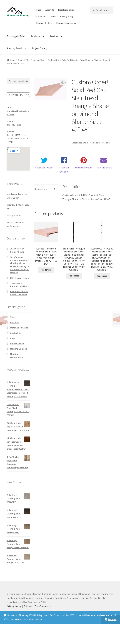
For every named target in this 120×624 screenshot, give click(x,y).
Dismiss (112, 619)
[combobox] (18, 94)
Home (13, 60)
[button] (62, 82)
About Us (49, 9)
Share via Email (103, 167)
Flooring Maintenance (66, 23)
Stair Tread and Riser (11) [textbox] (19, 94)
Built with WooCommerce (37, 606)
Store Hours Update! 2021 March (19, 285)
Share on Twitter (44, 167)
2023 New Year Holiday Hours (17, 250)
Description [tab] (40, 188)
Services (54, 36)
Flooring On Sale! (44, 23)
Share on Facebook (64, 169)
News (53, 16)
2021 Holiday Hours (19, 277)
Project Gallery (39, 48)
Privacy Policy (66, 16)
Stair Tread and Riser (35, 60)
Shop (38, 9)
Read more (46, 269)
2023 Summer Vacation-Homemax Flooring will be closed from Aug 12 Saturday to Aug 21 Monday (20, 265)
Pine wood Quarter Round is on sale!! (19, 293)
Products (35, 36)
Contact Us (41, 16)
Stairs (21, 60)
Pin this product (83, 167)
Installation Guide (66, 9)
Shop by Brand (14, 48)
